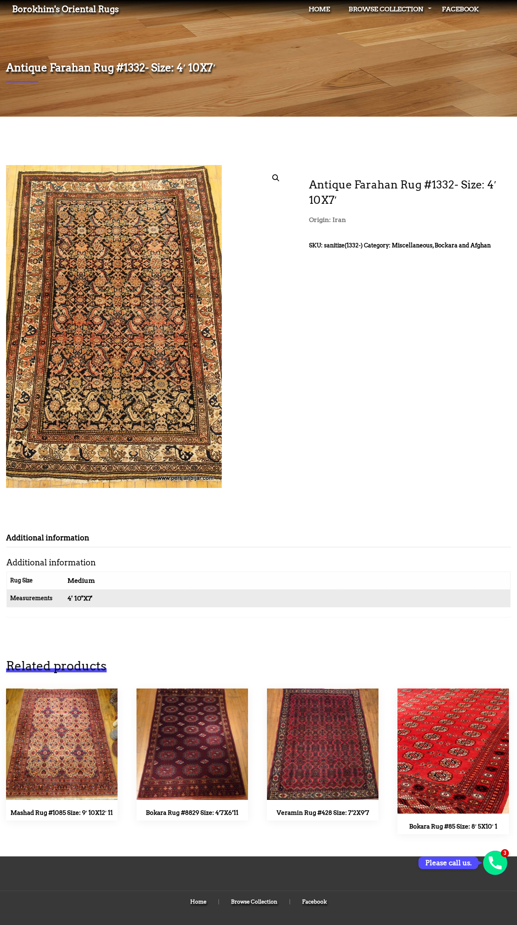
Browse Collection (386, 9)
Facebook (460, 9)
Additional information (47, 538)
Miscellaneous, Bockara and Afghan (441, 245)
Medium (81, 580)
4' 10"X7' (79, 598)
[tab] (53, 537)
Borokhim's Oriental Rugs (65, 9)
